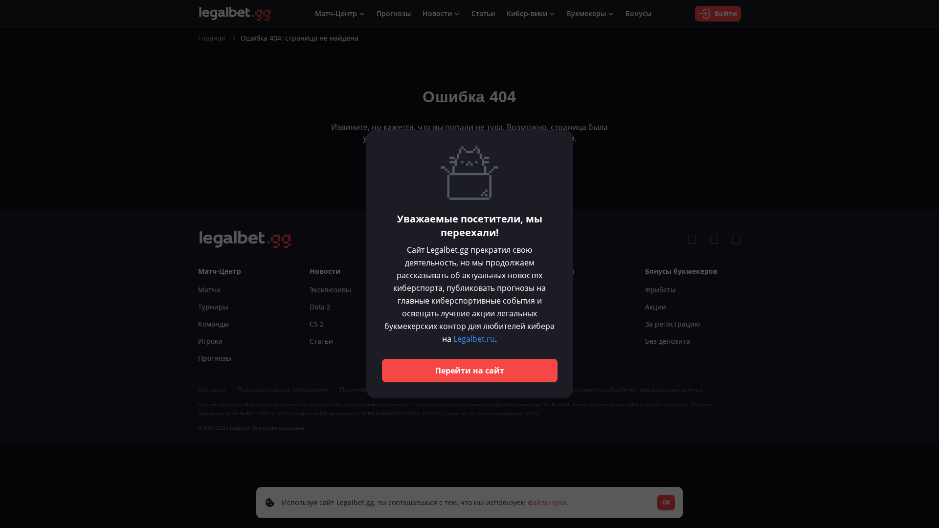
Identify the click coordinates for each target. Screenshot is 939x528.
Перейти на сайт (469, 370)
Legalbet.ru (474, 338)
